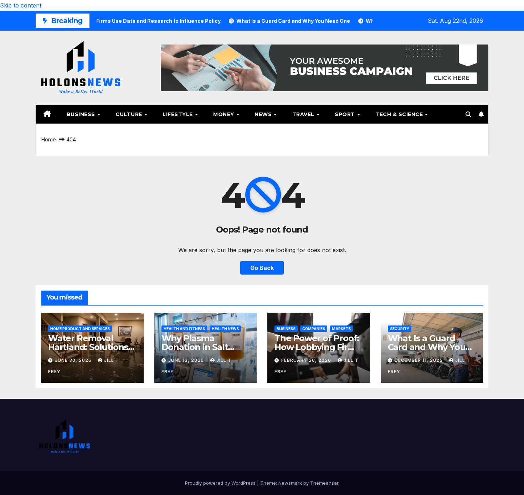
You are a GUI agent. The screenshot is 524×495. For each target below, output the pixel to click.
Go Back (262, 267)
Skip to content (20, 5)
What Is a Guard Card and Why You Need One (427, 347)
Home (48, 139)
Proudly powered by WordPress (221, 483)
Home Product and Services (80, 329)
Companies (313, 329)
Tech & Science (400, 114)
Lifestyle (178, 114)
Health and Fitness (184, 329)
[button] (468, 114)
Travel (304, 114)
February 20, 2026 (307, 360)
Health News (225, 329)
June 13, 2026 (186, 360)
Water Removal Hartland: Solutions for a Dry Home (88, 347)
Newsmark (290, 483)
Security (399, 329)
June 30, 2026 (74, 360)
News (264, 114)
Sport (345, 114)
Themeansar (324, 483)
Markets (341, 329)
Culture (129, 114)
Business (82, 114)
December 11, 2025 (419, 360)
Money (224, 114)
